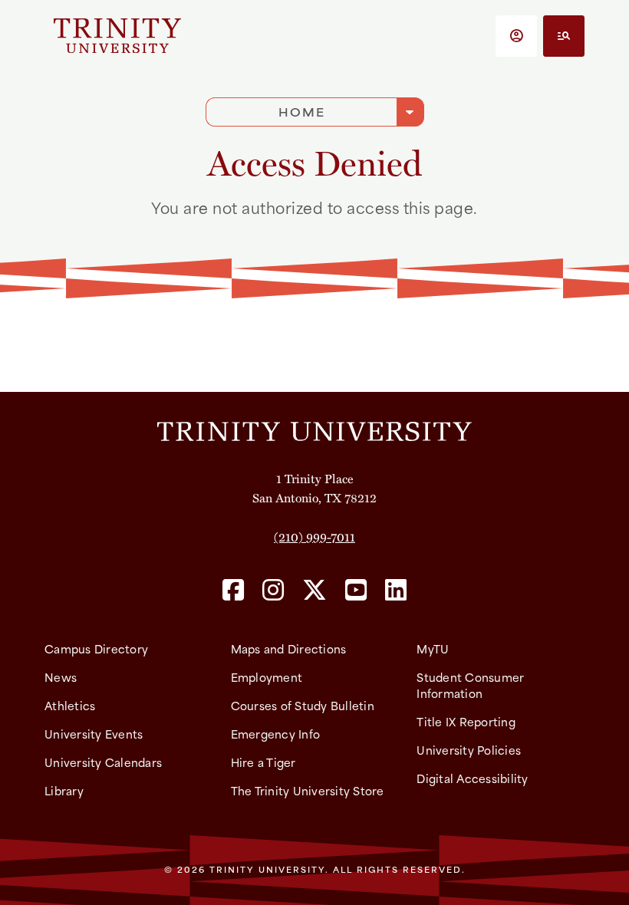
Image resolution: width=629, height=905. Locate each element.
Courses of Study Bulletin (302, 705)
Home (301, 112)
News (60, 677)
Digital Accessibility (472, 778)
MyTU (433, 648)
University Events (93, 733)
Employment (267, 677)
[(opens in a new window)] (233, 591)
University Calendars (103, 762)
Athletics (69, 705)
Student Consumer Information (470, 685)
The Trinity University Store (307, 790)
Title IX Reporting (466, 721)
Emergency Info (276, 733)
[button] (516, 36)
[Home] (314, 430)
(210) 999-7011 (314, 536)
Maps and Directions (289, 648)
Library (64, 790)
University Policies (469, 750)
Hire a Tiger (263, 762)
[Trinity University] (117, 35)
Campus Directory (96, 648)
